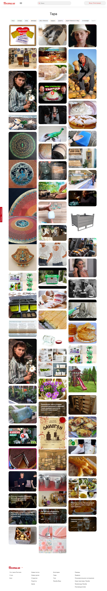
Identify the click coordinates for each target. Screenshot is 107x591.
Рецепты (34, 581)
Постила (9, 3)
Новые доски (35, 575)
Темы (55, 575)
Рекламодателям (80, 587)
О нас (11, 575)
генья (13, 20)
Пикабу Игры (57, 581)
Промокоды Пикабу (81, 584)
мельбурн (33, 20)
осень (26, 20)
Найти (64, 3)
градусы (53, 20)
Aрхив (33, 584)
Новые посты (35, 572)
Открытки (34, 578)
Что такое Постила (15, 572)
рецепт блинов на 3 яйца (72, 20)
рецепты (60, 20)
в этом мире (85, 20)
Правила (77, 575)
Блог (11, 578)
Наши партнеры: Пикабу (82, 581)
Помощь (77, 572)
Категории (56, 572)
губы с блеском (43, 20)
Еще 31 (94, 20)
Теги (54, 578)
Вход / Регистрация (95, 3)
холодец (19, 20)
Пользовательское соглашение (84, 578)
